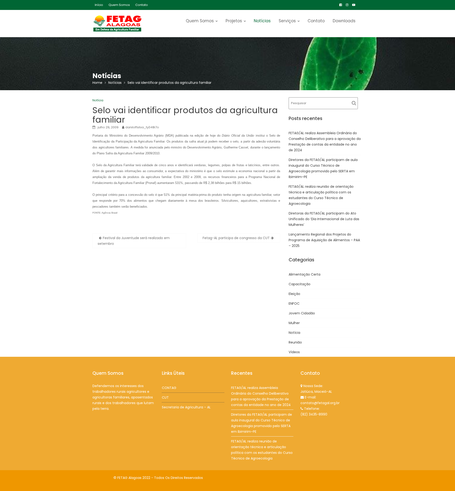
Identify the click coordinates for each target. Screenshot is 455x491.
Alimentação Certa (304, 274)
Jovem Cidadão (302, 313)
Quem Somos (119, 5)
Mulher (294, 323)
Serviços (287, 21)
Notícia (97, 100)
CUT (165, 397)
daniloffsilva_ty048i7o (142, 127)
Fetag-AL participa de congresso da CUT (236, 238)
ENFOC (294, 303)
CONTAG (169, 387)
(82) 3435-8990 (313, 414)
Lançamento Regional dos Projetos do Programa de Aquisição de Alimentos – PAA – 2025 (324, 240)
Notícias (262, 21)
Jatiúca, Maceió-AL (316, 391)
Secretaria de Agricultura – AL (186, 407)
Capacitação (299, 284)
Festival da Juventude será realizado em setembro (134, 241)
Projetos (234, 21)
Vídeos (294, 352)
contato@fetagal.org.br (320, 403)
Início (99, 5)
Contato (141, 5)
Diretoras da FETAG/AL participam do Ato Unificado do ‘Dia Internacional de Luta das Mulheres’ (324, 219)
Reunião (295, 342)
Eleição (294, 293)
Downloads (344, 21)
